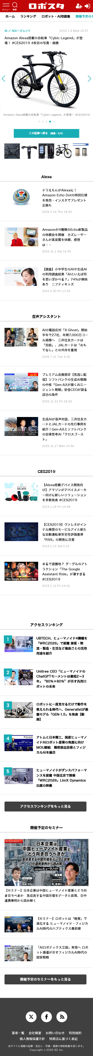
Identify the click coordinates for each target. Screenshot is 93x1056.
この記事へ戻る (45, 133)
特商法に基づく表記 (63, 1039)
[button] (9, 81)
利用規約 (75, 1033)
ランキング (28, 16)
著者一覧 (18, 1033)
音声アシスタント (46, 317)
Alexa (46, 177)
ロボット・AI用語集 (56, 16)
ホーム (10, 16)
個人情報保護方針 (32, 1039)
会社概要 (35, 1033)
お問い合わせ (55, 1033)
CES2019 (46, 472)
